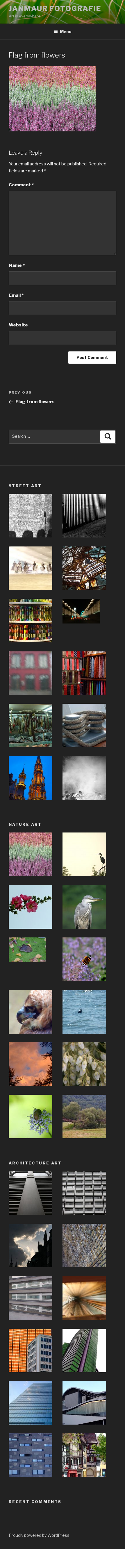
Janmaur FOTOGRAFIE (55, 8)
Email (16, 295)
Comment (21, 184)
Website (18, 325)
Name (17, 265)
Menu (66, 31)
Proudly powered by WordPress (39, 1535)
